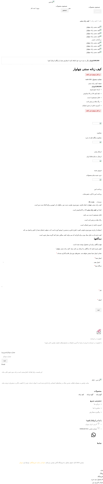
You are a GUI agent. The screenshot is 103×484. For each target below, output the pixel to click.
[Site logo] (51, 2)
